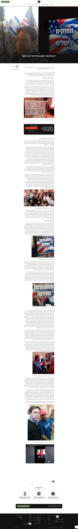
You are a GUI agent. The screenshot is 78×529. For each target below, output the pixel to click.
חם (52, 4)
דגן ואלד (47, 60)
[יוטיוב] (56, 521)
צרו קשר (30, 520)
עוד (26, 4)
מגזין (39, 4)
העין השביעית (20, 517)
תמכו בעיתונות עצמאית (5, 1)
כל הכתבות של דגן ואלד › (16, 69)
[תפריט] (76, 2)
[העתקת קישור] (49, 481)
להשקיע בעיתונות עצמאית (31, 67)
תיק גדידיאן (39, 521)
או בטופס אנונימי (30, 130)
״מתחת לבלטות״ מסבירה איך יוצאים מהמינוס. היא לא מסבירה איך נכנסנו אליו (39, 498)
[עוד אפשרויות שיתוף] (25, 481)
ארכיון (32, 4)
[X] (60, 521)
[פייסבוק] (62, 521)
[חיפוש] (74, 2)
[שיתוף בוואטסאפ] (53, 481)
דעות (50, 4)
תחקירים (47, 4)
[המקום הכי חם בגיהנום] (57, 516)
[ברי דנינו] (25, 494)
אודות (30, 517)
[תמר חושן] (53, 494)
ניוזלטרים (29, 4)
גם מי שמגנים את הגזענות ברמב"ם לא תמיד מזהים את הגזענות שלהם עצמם (25, 498)
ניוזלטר (29, 522)
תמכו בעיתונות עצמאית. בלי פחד (23, 506)
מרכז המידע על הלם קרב (37, 523)
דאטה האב (43, 4)
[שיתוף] (33, 60)
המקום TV (36, 4)
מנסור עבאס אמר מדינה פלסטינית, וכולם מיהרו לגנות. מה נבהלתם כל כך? (53, 498)
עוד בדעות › (39, 489)
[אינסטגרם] (58, 521)
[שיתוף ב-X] (51, 481)
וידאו (49, 523)
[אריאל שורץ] (39, 494)
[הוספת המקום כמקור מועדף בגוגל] (30, 60)
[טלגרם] (55, 521)
